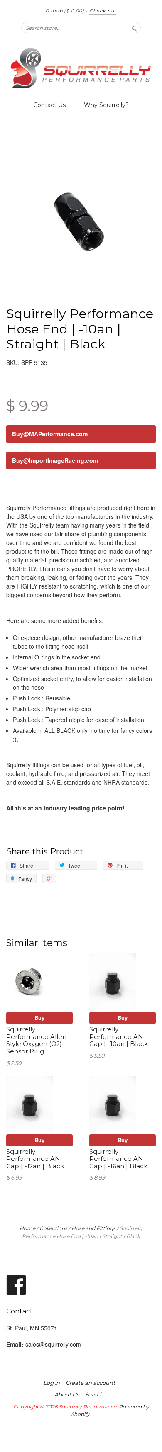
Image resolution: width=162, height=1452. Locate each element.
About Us (66, 1394)
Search (94, 1394)
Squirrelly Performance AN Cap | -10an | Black (118, 1037)
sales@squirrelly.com (53, 1344)
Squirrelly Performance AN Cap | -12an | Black (35, 1159)
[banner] (81, 68)
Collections (53, 1228)
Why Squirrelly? (106, 105)
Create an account (90, 1383)
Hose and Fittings (93, 1228)
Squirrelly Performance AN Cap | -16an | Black (118, 1159)
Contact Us (49, 105)
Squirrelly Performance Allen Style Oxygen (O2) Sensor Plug (36, 1040)
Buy (39, 1018)
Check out (102, 11)
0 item (65, 11)
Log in (51, 1383)
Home (27, 1228)
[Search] (134, 27)
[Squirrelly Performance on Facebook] (16, 1284)
